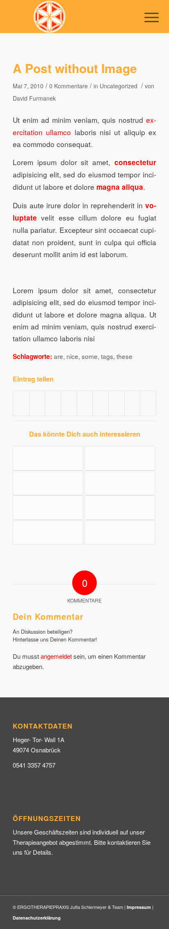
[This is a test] (119, 532)
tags (107, 356)
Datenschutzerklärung (37, 918)
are (58, 356)
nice (72, 356)
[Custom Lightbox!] (48, 483)
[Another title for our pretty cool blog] (48, 532)
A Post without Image (75, 68)
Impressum (139, 907)
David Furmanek (34, 98)
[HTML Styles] (48, 507)
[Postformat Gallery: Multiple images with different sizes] (48, 458)
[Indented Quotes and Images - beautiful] (119, 483)
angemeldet (56, 656)
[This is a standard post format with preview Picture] (119, 458)
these (124, 356)
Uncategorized (118, 86)
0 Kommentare (68, 86)
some (90, 356)
